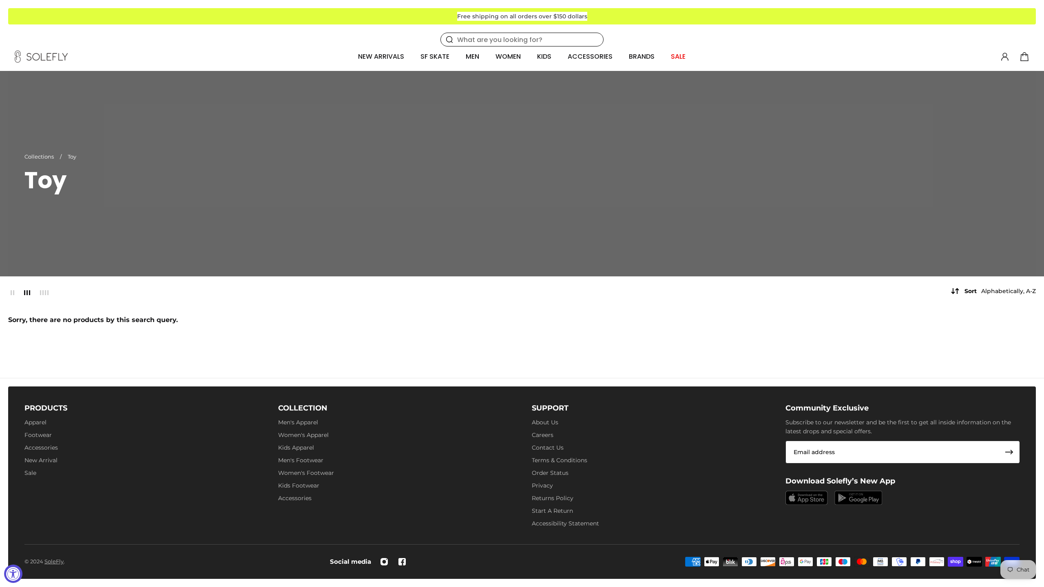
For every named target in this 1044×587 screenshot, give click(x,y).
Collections (39, 156)
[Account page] (1005, 57)
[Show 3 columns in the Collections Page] (27, 293)
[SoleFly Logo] (41, 56)
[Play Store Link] (858, 498)
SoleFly (54, 561)
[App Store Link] (806, 498)
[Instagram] (384, 562)
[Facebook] (402, 562)
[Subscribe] (1009, 452)
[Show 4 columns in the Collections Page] (44, 293)
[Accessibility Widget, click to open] (13, 574)
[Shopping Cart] (1024, 57)
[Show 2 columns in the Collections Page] (12, 293)
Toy (72, 156)
